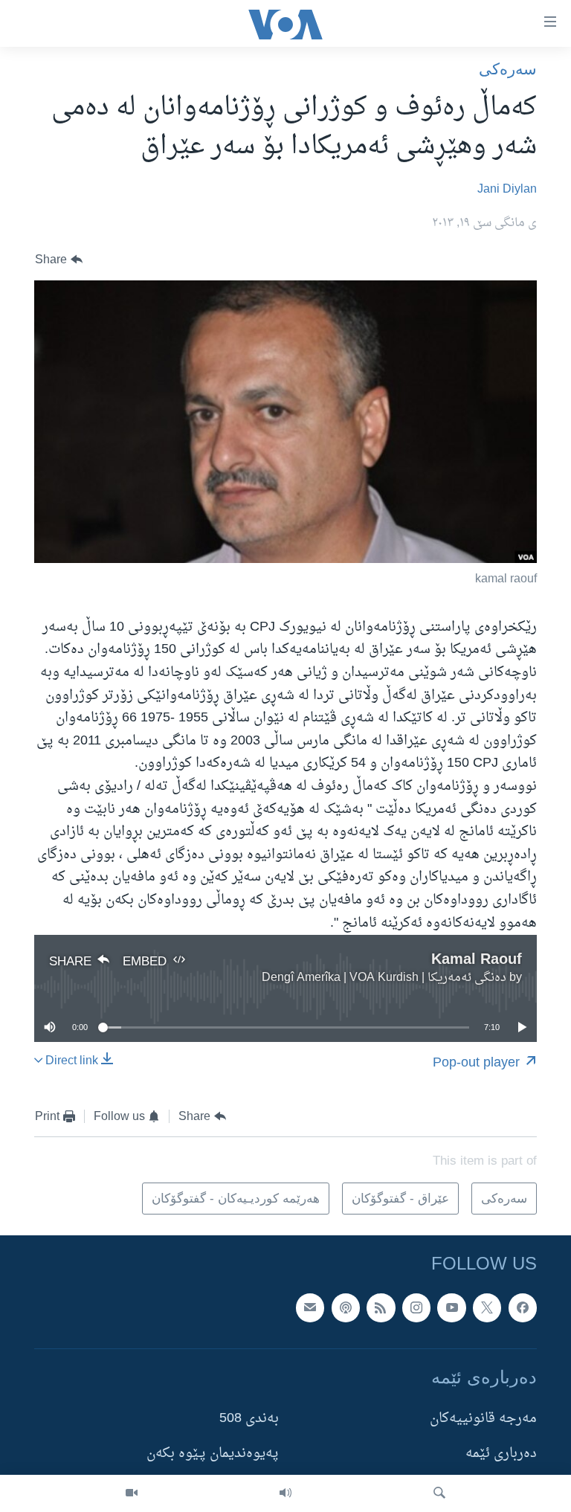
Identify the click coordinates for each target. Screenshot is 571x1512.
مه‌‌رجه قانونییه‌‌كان (483, 1418)
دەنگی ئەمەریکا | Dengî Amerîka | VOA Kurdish (384, 978)
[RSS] (381, 1307)
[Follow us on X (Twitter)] (487, 1307)
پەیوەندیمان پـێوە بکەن (212, 1453)
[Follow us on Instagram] (416, 1307)
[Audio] (285, 1493)
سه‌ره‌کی (508, 68)
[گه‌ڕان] (439, 1493)
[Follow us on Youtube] (451, 1307)
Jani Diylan (507, 189)
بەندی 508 (249, 1418)
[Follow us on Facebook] (523, 1307)
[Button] (59, 259)
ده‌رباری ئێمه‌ (501, 1453)
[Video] (131, 1493)
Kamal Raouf (476, 958)
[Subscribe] (310, 1307)
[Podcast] (346, 1307)
